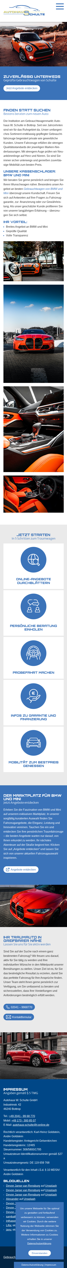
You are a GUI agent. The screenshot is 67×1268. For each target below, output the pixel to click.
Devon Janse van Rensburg (23, 1185)
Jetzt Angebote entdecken (21, 88)
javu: (9, 1229)
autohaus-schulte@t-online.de (31, 1124)
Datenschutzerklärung (39, 1243)
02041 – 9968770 (21, 1007)
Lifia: (9, 1225)
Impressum (50, 1265)
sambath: (11, 1216)
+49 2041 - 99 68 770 (22, 1116)
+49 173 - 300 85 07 (24, 1120)
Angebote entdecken (23, 869)
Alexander (12, 1198)
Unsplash (51, 1185)
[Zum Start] (24, 11)
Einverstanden (39, 1253)
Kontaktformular (21, 1017)
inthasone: (12, 1220)
